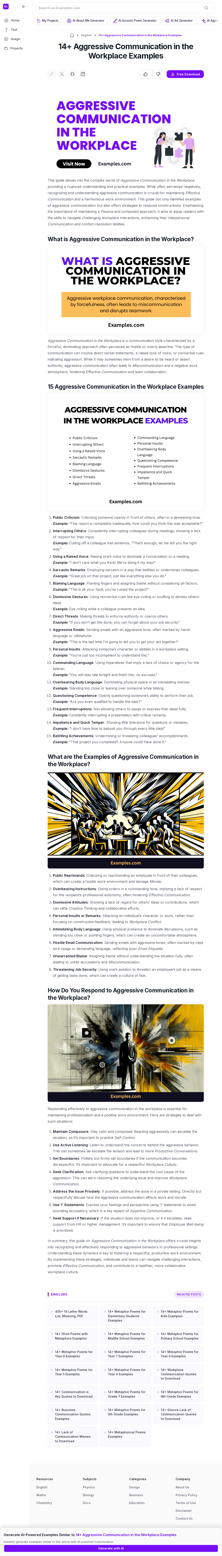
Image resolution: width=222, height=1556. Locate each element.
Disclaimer (184, 1510)
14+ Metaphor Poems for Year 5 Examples (74, 1372)
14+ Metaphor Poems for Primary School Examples (180, 1336)
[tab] (48, 21)
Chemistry (44, 1503)
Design (134, 1487)
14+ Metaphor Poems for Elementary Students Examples (126, 1316)
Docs (87, 1503)
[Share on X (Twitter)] (62, 74)
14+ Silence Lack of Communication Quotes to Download (178, 1414)
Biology (88, 1495)
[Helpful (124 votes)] (146, 74)
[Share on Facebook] (72, 74)
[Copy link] (52, 74)
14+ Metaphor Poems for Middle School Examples (126, 1336)
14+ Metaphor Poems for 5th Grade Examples (126, 1412)
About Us (182, 1487)
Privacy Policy (186, 1495)
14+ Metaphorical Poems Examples (127, 1434)
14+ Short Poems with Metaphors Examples (71, 1336)
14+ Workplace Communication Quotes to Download (178, 1374)
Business (136, 1495)
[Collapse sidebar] (23, 6)
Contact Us (184, 1518)
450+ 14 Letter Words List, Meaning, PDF (71, 1314)
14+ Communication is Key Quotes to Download (74, 1394)
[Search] (206, 8)
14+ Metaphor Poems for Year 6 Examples (179, 1354)
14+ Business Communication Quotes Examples (73, 1414)
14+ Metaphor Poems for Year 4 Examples (126, 1372)
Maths (41, 1495)
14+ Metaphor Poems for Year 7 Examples (126, 1354)
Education (137, 1503)
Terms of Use (186, 1503)
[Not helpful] (158, 74)
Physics (89, 1487)
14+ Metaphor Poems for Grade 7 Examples (126, 1394)
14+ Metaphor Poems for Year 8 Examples (74, 1354)
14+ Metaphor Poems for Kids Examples (179, 1314)
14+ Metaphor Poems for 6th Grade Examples (179, 1394)
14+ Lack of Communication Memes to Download (73, 1436)
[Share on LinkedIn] (83, 74)
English (86, 35)
